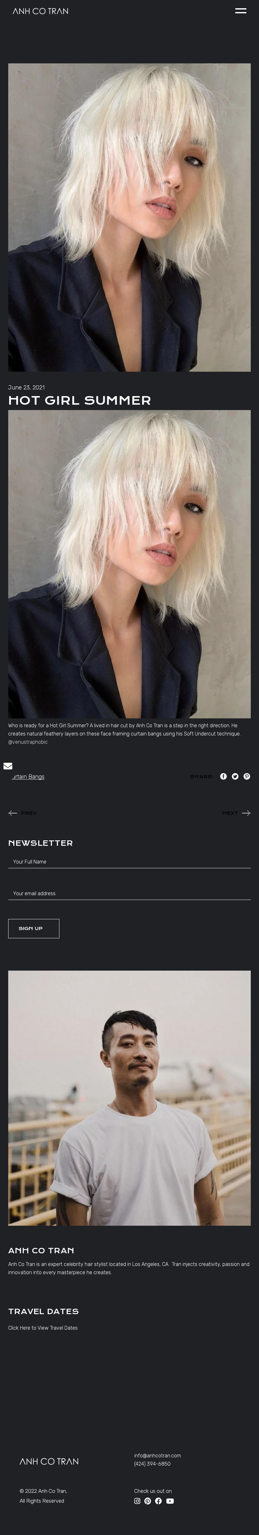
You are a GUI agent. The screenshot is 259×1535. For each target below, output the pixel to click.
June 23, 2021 (26, 387)
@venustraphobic (28, 742)
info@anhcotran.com (157, 1456)
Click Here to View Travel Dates (43, 1328)
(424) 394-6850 (152, 1464)
